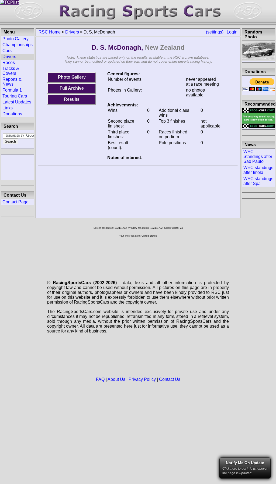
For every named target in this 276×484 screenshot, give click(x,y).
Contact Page (15, 202)
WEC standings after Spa (258, 181)
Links (7, 108)
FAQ (100, 379)
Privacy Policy (142, 379)
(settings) (214, 32)
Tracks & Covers (10, 71)
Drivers (72, 32)
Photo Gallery (72, 77)
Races (8, 62)
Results (72, 99)
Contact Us (169, 379)
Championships (17, 44)
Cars (7, 50)
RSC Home (50, 32)
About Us (116, 379)
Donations (12, 114)
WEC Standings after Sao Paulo (257, 156)
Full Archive (72, 88)
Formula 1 (12, 90)
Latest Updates (16, 102)
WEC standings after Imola (258, 170)
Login (232, 32)
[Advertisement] (17, 166)
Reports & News (12, 81)
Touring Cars (14, 96)
